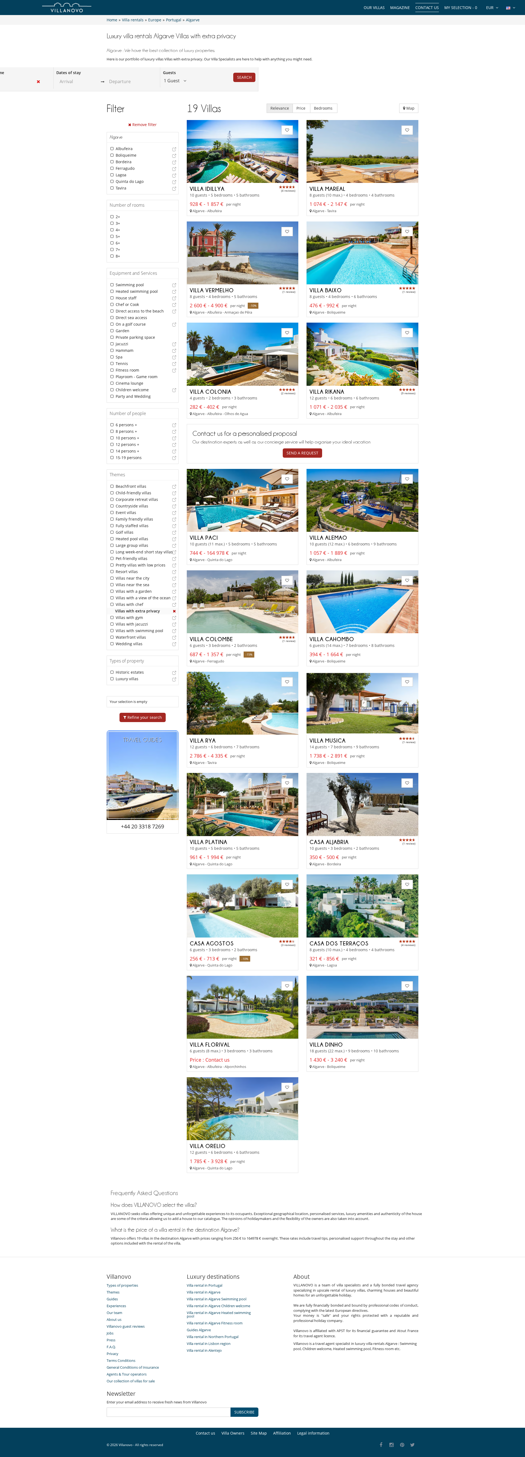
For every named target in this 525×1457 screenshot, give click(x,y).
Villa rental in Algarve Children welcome (218, 1305)
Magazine (400, 7)
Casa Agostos (212, 943)
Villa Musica (328, 740)
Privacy (112, 1353)
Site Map (259, 1433)
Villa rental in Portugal (204, 1285)
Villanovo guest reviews (126, 1326)
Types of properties (122, 1285)
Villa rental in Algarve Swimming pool (216, 1299)
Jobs (110, 1333)
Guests (169, 72)
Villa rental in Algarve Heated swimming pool (219, 1314)
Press (111, 1340)
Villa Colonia (210, 392)
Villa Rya (203, 740)
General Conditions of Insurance (133, 1367)
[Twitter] (413, 1445)
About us (114, 1319)
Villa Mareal (328, 189)
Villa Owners (232, 1433)
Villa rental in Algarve (203, 1292)
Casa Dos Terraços (339, 943)
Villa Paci (204, 538)
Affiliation (282, 1433)
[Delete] (174, 611)
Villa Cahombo (332, 639)
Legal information (313, 1433)
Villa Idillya (207, 189)
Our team (114, 1312)
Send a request (302, 453)
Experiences (116, 1305)
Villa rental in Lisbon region (209, 1343)
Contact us (427, 7)
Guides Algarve (199, 1329)
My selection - (460, 7)
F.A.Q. (111, 1346)
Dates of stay (68, 72)
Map (410, 108)
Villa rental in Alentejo (204, 1350)
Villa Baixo (326, 290)
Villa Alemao (328, 538)
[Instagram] (392, 1445)
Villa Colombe (211, 639)
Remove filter (144, 124)
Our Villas (374, 7)
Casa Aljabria (329, 842)
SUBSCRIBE (244, 1412)
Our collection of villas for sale (131, 1381)
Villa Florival (210, 1044)
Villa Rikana (327, 392)
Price (301, 108)
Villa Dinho (326, 1044)
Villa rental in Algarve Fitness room (215, 1323)
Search (244, 77)
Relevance (279, 108)
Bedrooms (324, 108)
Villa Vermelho (212, 290)
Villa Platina (208, 842)
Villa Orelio (208, 1146)
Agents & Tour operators (127, 1374)
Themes (113, 1292)
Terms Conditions (121, 1360)
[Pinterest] (402, 1445)
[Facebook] (381, 1445)
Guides (112, 1299)
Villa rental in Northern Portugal (212, 1336)
